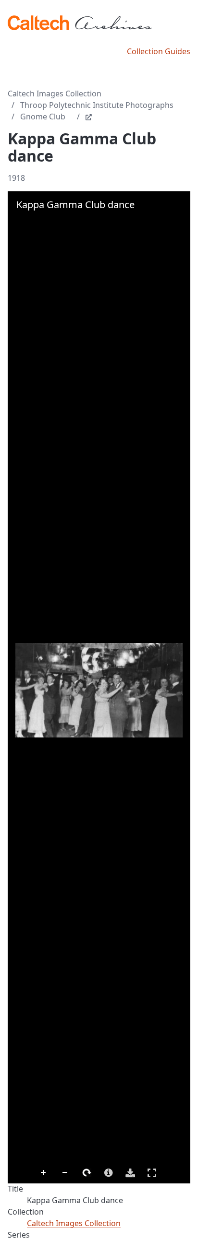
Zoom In (43, 1172)
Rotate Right (87, 1172)
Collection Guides (158, 51)
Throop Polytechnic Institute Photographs (96, 105)
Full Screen (151, 1172)
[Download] (130, 1172)
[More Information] (108, 1172)
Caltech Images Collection (54, 93)
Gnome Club (42, 116)
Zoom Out (65, 1172)
